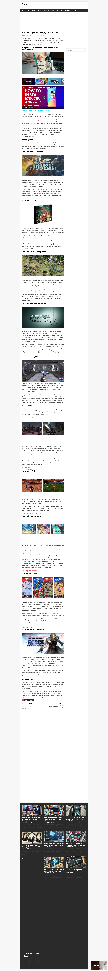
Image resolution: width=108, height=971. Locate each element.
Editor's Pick (38, 35)
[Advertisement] (54, 20)
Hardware (40, 10)
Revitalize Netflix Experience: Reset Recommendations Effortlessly (75, 870)
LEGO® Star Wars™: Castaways (30, 570)
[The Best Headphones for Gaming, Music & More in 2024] (32, 843)
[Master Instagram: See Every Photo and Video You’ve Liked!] (76, 841)
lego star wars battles (27, 626)
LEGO (37, 549)
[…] (36, 963)
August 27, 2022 (26, 35)
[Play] (41, 81)
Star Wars (31, 700)
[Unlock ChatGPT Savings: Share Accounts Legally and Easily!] (54, 867)
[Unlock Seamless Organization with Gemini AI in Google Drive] (54, 841)
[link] (24, 87)
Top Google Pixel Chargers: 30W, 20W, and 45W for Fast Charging (30, 955)
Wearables (46, 10)
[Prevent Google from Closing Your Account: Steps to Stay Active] (54, 815)
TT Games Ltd (30, 627)
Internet (28, 10)
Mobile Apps (67, 10)
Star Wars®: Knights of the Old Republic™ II (32, 513)
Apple (39, 120)
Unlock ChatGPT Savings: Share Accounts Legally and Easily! (54, 870)
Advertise (41, 968)
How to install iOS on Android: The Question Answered (41, 87)
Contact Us (38, 968)
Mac (45, 42)
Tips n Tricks (59, 10)
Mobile (33, 10)
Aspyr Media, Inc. (31, 469)
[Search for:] (76, 50)
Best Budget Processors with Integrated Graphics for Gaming (31, 819)
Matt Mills (32, 35)
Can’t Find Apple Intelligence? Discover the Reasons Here (75, 818)
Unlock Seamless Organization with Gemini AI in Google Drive (54, 844)
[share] (62, 87)
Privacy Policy (33, 968)
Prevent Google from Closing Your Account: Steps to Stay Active (53, 819)
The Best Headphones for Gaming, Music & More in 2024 (31, 846)
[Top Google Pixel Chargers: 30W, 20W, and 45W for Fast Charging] (32, 951)
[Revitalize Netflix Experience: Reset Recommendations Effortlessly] (76, 867)
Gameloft (29, 572)
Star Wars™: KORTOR (27, 467)
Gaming (52, 10)
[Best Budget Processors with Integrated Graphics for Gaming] (32, 815)
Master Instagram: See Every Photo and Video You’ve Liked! (75, 844)
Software (75, 10)
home (23, 10)
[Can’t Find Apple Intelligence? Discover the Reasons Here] (76, 815)
